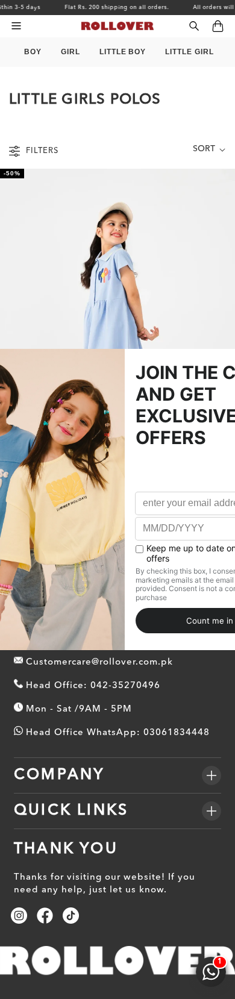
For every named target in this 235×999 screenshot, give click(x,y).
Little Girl (189, 52)
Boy (33, 52)
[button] (16, 26)
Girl (70, 52)
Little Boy (122, 52)
